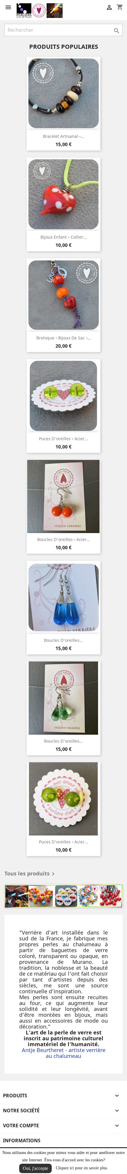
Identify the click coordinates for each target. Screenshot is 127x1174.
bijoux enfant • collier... (63, 237)
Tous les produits (30, 873)
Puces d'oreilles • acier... (63, 438)
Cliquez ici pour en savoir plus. (82, 1168)
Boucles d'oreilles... (63, 640)
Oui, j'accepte (35, 1168)
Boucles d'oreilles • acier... (63, 539)
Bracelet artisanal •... (63, 136)
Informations (21, 1140)
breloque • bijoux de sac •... (63, 338)
